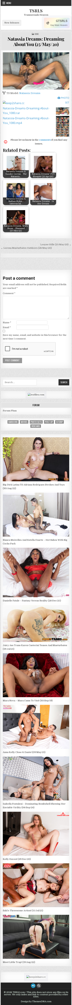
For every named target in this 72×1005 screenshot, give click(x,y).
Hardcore (13, 422)
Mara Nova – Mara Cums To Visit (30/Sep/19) (28, 700)
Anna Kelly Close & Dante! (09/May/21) (24, 752)
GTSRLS (61, 20)
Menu (8, 3)
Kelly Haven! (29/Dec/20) (17, 859)
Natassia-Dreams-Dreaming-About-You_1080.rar (26, 110)
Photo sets (36, 422)
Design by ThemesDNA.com (36, 1001)
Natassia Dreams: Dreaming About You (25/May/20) (36, 41)
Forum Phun (10, 410)
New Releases (11, 23)
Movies (24, 422)
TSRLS (36, 10)
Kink (37, 34)
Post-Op (49, 422)
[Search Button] (39, 985)
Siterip (59, 422)
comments (45, 140)
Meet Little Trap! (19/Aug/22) (19, 962)
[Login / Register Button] (33, 985)
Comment (9, 293)
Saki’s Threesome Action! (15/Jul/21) (23, 910)
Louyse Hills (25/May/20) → (55, 244)
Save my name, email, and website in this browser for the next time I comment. (34, 337)
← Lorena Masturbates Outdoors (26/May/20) (26, 248)
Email (7, 327)
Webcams (35, 426)
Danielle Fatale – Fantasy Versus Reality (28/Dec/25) (32, 600)
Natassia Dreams (29, 93)
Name (7, 322)
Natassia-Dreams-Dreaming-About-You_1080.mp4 (26, 120)
